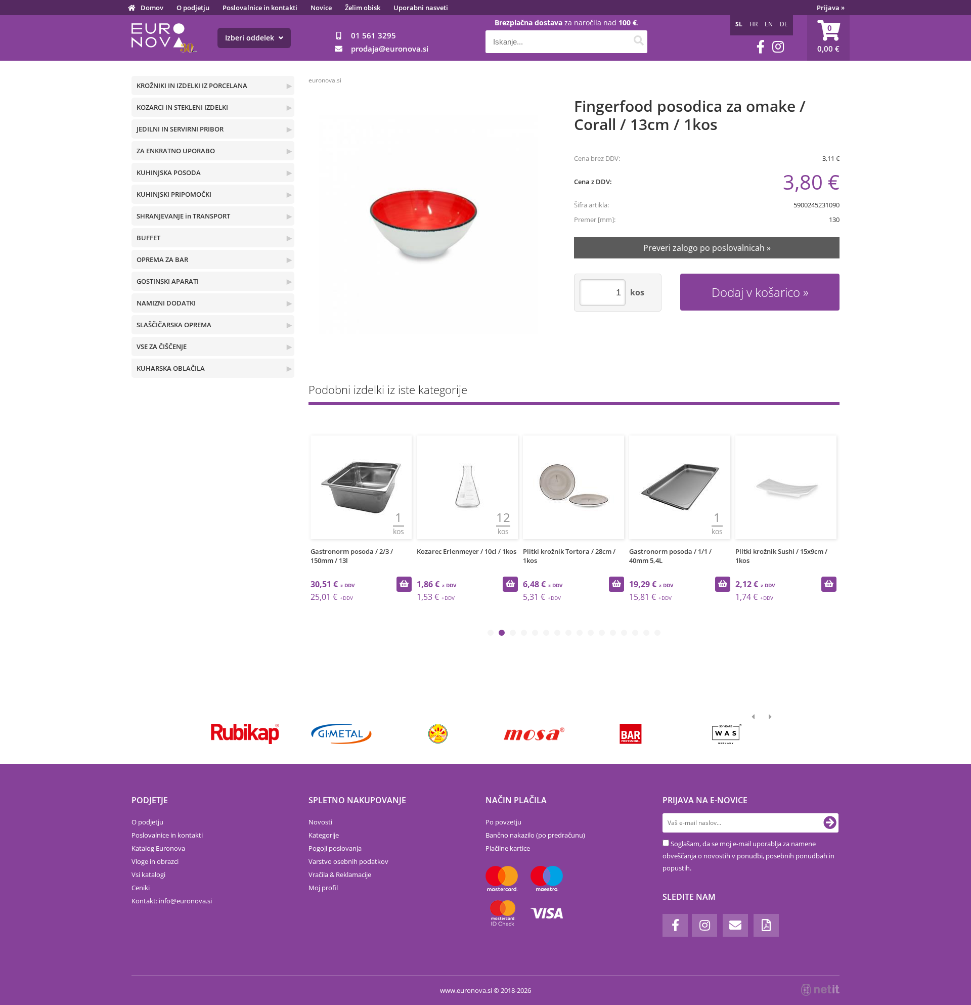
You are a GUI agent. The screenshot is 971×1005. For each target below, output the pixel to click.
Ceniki (140, 887)
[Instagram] (778, 46)
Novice (321, 7)
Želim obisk (362, 7)
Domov (152, 7)
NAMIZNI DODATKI (166, 303)
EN (769, 24)
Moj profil (323, 887)
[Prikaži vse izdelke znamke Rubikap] (245, 734)
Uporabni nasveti (420, 7)
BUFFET (148, 237)
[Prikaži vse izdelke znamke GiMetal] (341, 734)
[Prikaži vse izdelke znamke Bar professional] (630, 734)
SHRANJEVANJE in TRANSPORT (183, 216)
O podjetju (192, 7)
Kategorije (323, 835)
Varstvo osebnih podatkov (348, 861)
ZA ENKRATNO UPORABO (176, 150)
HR (753, 24)
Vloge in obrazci (155, 861)
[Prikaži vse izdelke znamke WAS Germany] (727, 734)
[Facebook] (761, 46)
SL (738, 24)
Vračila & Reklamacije (339, 874)
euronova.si (324, 80)
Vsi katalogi (148, 874)
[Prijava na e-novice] (830, 823)
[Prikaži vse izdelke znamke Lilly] (437, 734)
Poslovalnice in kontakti (260, 7)
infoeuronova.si (185, 900)
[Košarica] (828, 38)
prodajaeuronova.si (389, 48)
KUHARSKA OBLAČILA (171, 368)
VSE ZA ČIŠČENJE (162, 346)
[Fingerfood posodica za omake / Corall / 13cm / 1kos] (428, 224)
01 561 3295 (373, 35)
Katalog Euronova (158, 848)
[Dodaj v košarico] (404, 584)
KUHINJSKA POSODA (169, 172)
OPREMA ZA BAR (162, 259)
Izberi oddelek (250, 37)
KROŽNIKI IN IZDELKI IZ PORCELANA (192, 85)
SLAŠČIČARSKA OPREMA (174, 324)
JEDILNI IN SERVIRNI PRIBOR (180, 129)
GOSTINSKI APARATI (168, 281)
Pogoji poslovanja (335, 848)
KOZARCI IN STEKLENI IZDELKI (182, 107)
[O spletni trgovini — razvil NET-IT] (820, 990)
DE (784, 24)
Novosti (320, 821)
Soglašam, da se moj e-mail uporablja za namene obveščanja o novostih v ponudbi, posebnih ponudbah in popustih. (748, 855)
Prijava (831, 7)
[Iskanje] (638, 41)
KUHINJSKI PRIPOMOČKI (174, 194)
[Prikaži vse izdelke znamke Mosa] (534, 734)
